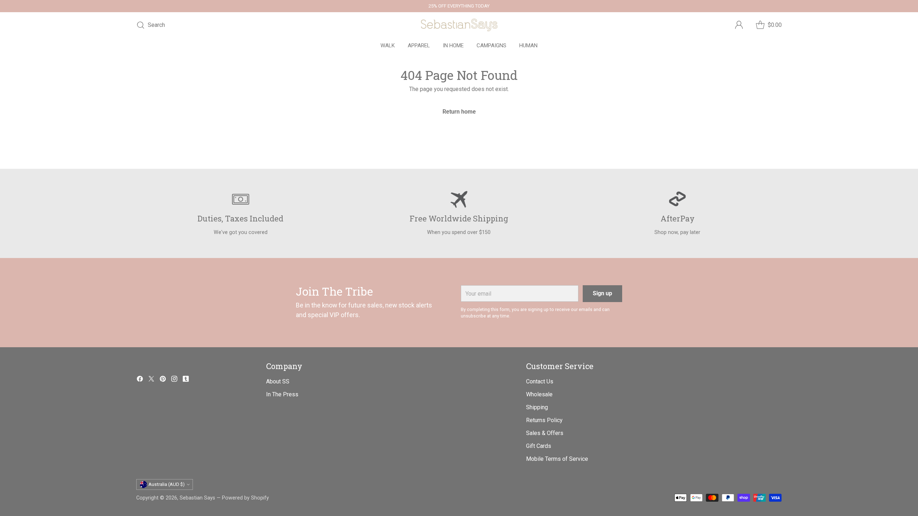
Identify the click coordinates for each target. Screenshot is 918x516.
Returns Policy (544, 420)
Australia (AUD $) (166, 484)
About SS (277, 381)
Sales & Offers (544, 433)
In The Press (282, 394)
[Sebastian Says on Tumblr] (185, 380)
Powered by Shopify (245, 498)
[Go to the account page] (739, 25)
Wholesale (539, 394)
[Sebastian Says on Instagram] (174, 380)
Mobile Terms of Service (557, 458)
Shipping (537, 407)
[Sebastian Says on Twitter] (151, 380)
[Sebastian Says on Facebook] (140, 380)
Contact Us (539, 381)
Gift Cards (538, 446)
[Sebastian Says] (459, 25)
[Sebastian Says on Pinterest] (162, 380)
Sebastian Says (197, 498)
